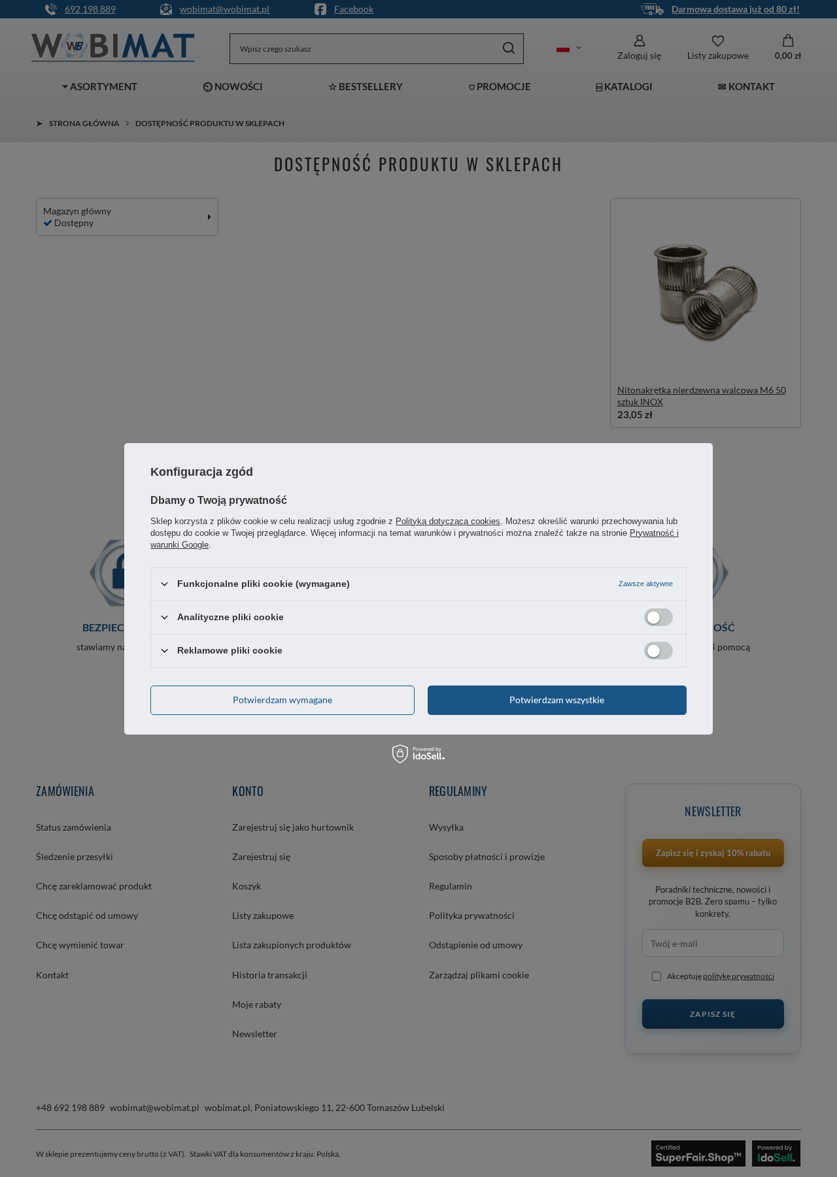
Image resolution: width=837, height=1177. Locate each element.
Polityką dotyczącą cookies (448, 520)
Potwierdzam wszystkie (556, 699)
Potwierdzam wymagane (282, 699)
